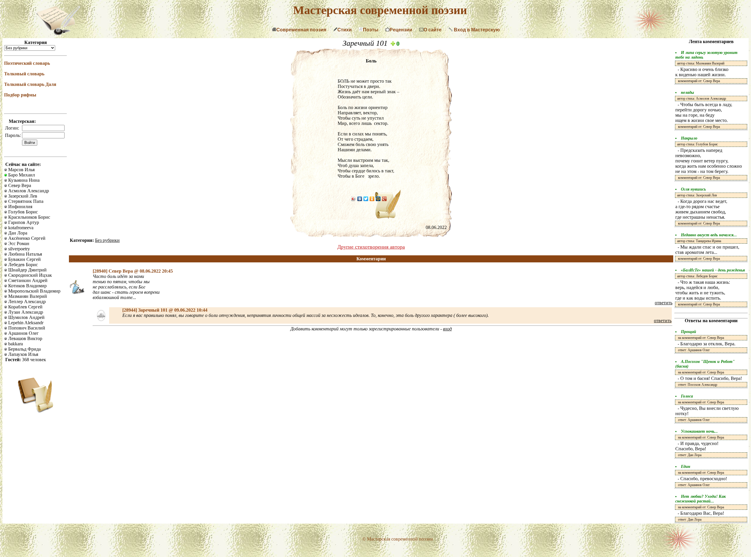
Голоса (687, 396)
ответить (663, 302)
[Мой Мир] (378, 199)
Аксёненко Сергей (26, 238)
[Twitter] (366, 199)
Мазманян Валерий (27, 296)
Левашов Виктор (24, 338)
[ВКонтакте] (360, 199)
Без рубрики (107, 240)
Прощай (688, 332)
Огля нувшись (693, 189)
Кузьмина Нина (23, 180)
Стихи (344, 29)
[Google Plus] (384, 199)
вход (447, 328)
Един (685, 466)
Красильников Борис (28, 217)
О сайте (433, 29)
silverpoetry (18, 248)
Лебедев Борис (22, 264)
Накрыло (689, 138)
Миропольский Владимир (33, 290)
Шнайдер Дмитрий (27, 269)
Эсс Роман (18, 243)
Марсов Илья (21, 169)
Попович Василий (26, 327)
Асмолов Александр (28, 190)
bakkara (15, 343)
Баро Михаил (21, 174)
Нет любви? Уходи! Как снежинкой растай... (700, 498)
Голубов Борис (22, 211)
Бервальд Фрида (24, 349)
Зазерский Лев (22, 195)
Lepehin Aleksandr (25, 322)
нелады (687, 92)
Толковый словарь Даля (30, 84)
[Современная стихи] (58, 33)
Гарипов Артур (23, 222)
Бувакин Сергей (24, 259)
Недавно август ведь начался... (709, 235)
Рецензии (401, 29)
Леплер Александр (26, 301)
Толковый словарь (24, 73)
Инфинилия (19, 206)
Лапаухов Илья (22, 354)
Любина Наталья (24, 254)
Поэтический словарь (27, 63)
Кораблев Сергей (25, 306)
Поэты (370, 29)
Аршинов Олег (23, 333)
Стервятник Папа (25, 201)
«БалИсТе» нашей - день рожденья (713, 270)
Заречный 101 (366, 43)
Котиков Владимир (27, 285)
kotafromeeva (20, 227)
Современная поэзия (301, 29)
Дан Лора (17, 232)
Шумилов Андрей (26, 317)
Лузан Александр (25, 312)
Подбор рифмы (20, 94)
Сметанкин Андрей (27, 280)
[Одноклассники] (372, 199)
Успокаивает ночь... (699, 431)
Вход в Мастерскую (476, 29)
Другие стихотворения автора (371, 247)
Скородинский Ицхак (29, 275)
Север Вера (19, 185)
